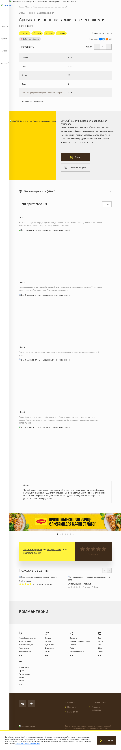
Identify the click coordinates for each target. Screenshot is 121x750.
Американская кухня (26, 645)
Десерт (21, 677)
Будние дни (49, 645)
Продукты (4, 39)
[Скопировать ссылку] (110, 39)
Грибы (72, 648)
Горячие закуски (24, 674)
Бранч (100, 638)
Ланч (30, 13)
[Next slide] (109, 570)
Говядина (73, 645)
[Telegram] (103, 39)
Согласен (108, 740)
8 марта (48, 638)
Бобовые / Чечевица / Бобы (80, 641)
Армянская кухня (25, 651)
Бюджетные (49, 648)
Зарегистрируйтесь (32, 549)
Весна (47, 651)
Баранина (73, 638)
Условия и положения (96, 708)
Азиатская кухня (25, 641)
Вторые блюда (24, 667)
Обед (22, 13)
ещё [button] (20, 655)
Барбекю (48, 641)
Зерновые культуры (77, 651)
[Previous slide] (104, 570)
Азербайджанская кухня (27, 638)
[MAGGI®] (4, 7)
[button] (57, 534)
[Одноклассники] (107, 39)
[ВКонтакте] (100, 39)
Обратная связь (99, 702)
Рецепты (5, 26)
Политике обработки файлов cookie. (27, 743)
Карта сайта (72, 712)
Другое (21, 681)
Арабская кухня (24, 648)
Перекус (101, 651)
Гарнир (21, 671)
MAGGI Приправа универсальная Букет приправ (42, 93)
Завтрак (101, 641)
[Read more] (38, 581)
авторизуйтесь (54, 549)
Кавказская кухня (45, 13)
